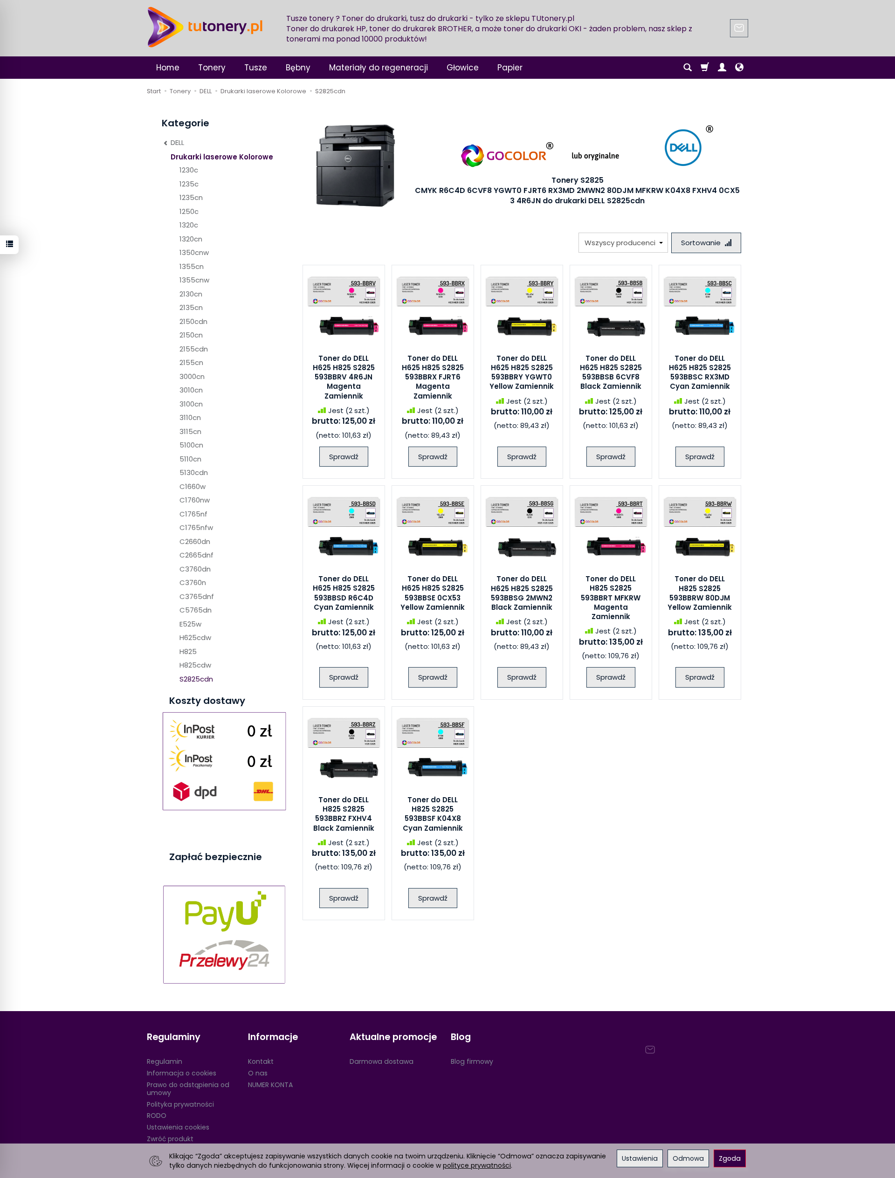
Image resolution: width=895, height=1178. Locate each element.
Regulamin (164, 1061)
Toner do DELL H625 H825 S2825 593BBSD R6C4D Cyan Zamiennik (344, 593)
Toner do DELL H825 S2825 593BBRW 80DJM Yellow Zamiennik (700, 593)
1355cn (191, 266)
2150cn (191, 335)
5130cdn (193, 472)
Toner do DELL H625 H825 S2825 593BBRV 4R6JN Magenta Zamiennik (344, 377)
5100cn (191, 445)
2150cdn (193, 321)
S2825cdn (196, 679)
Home (167, 67)
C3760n (192, 582)
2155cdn (193, 349)
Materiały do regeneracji (378, 67)
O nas (258, 1073)
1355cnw (194, 280)
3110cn (190, 417)
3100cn (191, 404)
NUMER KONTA (270, 1084)
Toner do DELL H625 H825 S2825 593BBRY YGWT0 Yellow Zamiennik (521, 372)
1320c (188, 225)
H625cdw (195, 637)
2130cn (190, 294)
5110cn (190, 459)
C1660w (192, 486)
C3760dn (195, 569)
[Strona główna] (205, 27)
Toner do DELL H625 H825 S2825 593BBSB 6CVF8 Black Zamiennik (611, 372)
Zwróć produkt (170, 1139)
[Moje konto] (722, 67)
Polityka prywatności (180, 1104)
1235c (189, 184)
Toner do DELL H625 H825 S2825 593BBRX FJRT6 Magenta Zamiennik (433, 377)
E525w (190, 624)
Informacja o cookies (181, 1073)
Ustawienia (640, 1158)
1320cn (190, 239)
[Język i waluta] (739, 67)
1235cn (191, 197)
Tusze (255, 67)
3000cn (192, 376)
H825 (188, 651)
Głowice (463, 67)
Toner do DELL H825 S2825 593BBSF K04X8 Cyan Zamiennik (433, 814)
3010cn (191, 390)
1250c (189, 211)
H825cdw (195, 665)
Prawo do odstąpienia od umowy (188, 1088)
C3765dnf (196, 596)
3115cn (190, 431)
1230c (188, 170)
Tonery (212, 67)
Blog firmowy (472, 1061)
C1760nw (194, 500)
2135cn (191, 307)
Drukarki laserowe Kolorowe (222, 157)
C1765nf (193, 514)
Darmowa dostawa (381, 1061)
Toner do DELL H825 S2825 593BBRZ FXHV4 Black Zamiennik (343, 814)
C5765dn (195, 610)
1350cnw (194, 252)
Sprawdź (343, 457)
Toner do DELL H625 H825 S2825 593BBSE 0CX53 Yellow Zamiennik (432, 593)
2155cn (191, 362)
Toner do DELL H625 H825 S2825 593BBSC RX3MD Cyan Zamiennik (700, 372)
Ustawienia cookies (178, 1127)
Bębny (298, 67)
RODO (156, 1115)
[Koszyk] (705, 67)
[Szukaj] (687, 67)
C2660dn (194, 541)
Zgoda (730, 1158)
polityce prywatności (477, 1165)
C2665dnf (196, 555)
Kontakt (261, 1061)
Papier (510, 67)
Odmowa (688, 1158)
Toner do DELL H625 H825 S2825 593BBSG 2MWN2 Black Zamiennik (522, 593)
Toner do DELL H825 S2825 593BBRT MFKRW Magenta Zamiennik (610, 597)
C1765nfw (196, 527)
